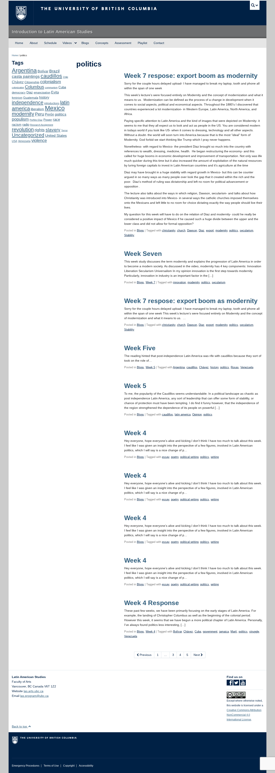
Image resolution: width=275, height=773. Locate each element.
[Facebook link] (229, 684)
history (44, 97)
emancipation (42, 92)
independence (27, 102)
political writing (189, 457)
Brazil (54, 71)
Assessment (123, 43)
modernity (23, 114)
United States (56, 136)
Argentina (24, 70)
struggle (254, 631)
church (181, 230)
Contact (159, 43)
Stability (129, 235)
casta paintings (26, 76)
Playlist (142, 43)
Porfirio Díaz (36, 120)
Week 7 (150, 282)
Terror (64, 130)
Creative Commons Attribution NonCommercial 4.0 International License (244, 715)
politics (60, 114)
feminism (17, 97)
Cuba (62, 87)
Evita (55, 92)
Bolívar (43, 71)
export (210, 230)
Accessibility (86, 765)
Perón (49, 114)
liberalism (37, 109)
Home (19, 43)
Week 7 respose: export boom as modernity (191, 75)
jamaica (224, 631)
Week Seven (143, 253)
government (210, 631)
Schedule (50, 43)
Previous (145, 655)
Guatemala (30, 97)
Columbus (34, 87)
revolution (23, 129)
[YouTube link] (243, 684)
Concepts (101, 43)
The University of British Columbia (21, 13)
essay (165, 457)
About (34, 43)
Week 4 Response (151, 602)
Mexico (55, 108)
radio (25, 124)
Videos (67, 43)
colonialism (50, 81)
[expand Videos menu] (75, 43)
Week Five (140, 348)
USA (14, 141)
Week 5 (150, 367)
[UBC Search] (255, 5)
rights (40, 130)
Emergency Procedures (25, 765)
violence (39, 140)
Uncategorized (28, 135)
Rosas (235, 367)
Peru (39, 114)
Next (197, 655)
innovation (179, 282)
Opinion (197, 414)
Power (47, 119)
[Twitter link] (236, 684)
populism (20, 119)
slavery (53, 129)
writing (215, 457)
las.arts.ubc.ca (33, 691)
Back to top (20, 726)
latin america (183, 414)
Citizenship (31, 82)
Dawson (192, 230)
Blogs (85, 43)
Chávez (18, 82)
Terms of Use (51, 765)
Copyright (69, 765)
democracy (19, 92)
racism (16, 124)
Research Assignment (41, 125)
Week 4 (135, 432)
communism (51, 87)
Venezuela (24, 141)
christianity (168, 230)
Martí (234, 631)
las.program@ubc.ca (34, 696)
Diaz (29, 92)
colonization (18, 87)
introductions (51, 103)
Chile (65, 77)
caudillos (51, 76)
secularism (246, 230)
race (56, 119)
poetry (175, 457)
